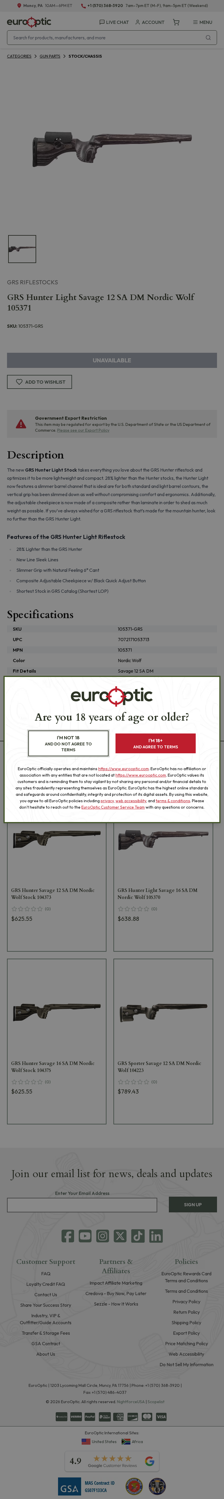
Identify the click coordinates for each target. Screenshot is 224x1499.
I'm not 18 (68, 743)
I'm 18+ (155, 743)
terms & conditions (173, 800)
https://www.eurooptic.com (123, 768)
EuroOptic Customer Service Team (113, 807)
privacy (107, 800)
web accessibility (131, 800)
